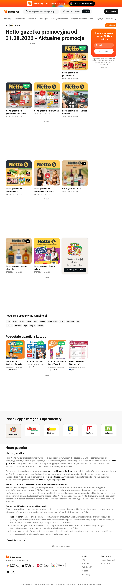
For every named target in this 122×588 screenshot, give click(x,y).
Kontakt (85, 563)
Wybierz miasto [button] (73, 11)
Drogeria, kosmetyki (79, 19)
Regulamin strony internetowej (66, 584)
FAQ (83, 560)
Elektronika (32, 19)
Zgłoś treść (87, 567)
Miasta (85, 570)
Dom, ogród (43, 19)
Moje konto (112, 11)
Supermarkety (19, 19)
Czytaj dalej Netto (16, 540)
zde (63, 479)
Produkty (109, 19)
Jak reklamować (108, 560)
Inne (91, 19)
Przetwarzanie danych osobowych (89, 584)
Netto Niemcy (16, 516)
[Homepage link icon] (53, 546)
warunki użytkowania (105, 61)
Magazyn (99, 19)
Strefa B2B (106, 563)
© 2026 (27, 584)
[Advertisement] (33, 61)
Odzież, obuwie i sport (59, 19)
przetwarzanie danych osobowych (104, 63)
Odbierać (112, 25)
